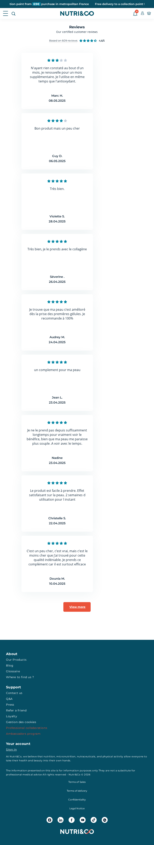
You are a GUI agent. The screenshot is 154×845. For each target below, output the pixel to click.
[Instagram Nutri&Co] (50, 820)
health (23, 760)
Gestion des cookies (21, 722)
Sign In (11, 749)
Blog (9, 665)
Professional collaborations (26, 728)
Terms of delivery (77, 790)
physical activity (112, 756)
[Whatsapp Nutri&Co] (105, 820)
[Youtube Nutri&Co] (83, 820)
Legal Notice (76, 808)
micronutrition (66, 756)
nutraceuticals (86, 756)
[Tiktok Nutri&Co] (94, 820)
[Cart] (149, 13)
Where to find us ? (20, 677)
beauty (38, 760)
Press (10, 704)
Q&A (9, 699)
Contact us (14, 693)
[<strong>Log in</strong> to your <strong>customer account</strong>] (142, 13)
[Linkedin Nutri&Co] (61, 820)
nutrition (49, 756)
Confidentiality (77, 799)
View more (77, 607)
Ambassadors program (23, 733)
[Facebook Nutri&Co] (72, 820)
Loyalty (11, 716)
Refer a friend (16, 710)
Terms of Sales (76, 781)
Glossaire (13, 671)
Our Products (16, 659)
